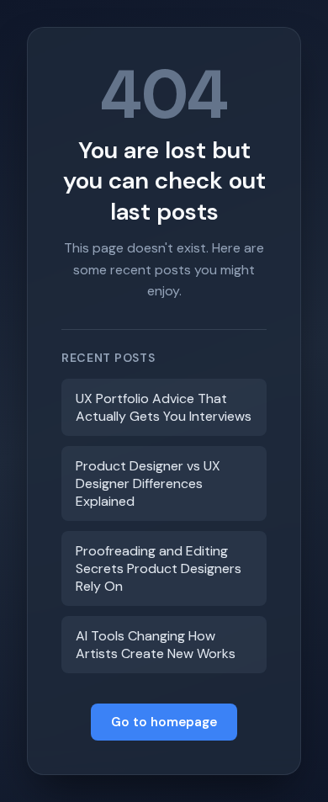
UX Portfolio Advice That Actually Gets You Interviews (163, 407)
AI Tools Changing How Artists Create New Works (155, 644)
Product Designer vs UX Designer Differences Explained (148, 483)
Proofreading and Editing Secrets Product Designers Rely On (158, 568)
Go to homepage (164, 722)
